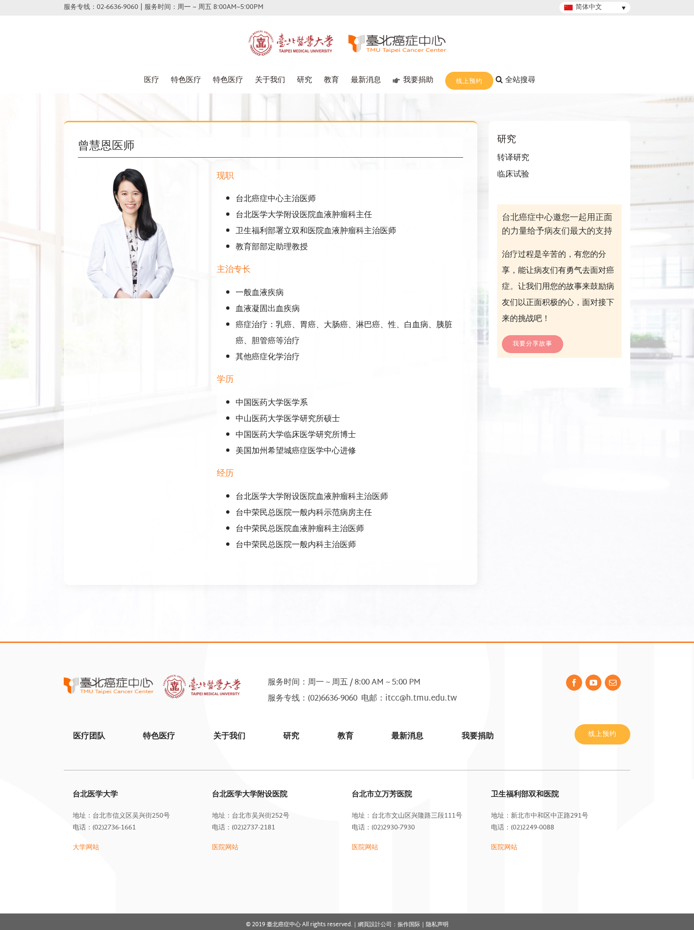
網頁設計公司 (375, 925)
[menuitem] (151, 80)
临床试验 (513, 174)
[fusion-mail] (613, 683)
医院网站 (225, 848)
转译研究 (513, 158)
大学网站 (86, 848)
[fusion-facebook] (574, 683)
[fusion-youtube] (593, 683)
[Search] (521, 80)
